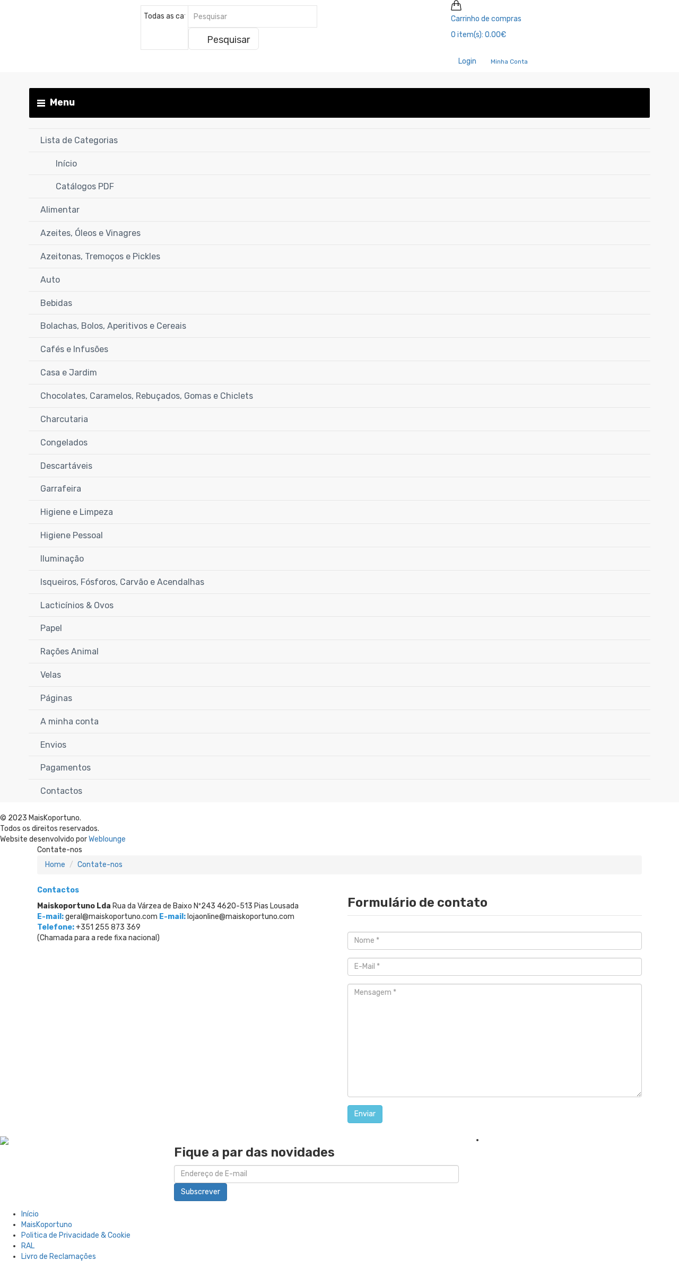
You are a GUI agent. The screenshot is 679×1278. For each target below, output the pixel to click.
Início (30, 1214)
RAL (27, 1245)
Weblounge (107, 839)
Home (55, 864)
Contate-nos (100, 864)
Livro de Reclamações (58, 1256)
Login (466, 61)
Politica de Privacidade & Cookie (75, 1235)
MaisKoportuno (46, 1224)
